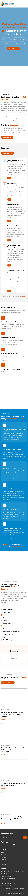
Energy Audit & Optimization (9, 886)
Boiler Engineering (6, 874)
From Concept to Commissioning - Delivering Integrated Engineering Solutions (12, 819)
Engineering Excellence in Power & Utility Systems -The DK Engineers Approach (12, 714)
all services (6, 153)
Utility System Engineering (8, 883)
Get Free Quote (16, 546)
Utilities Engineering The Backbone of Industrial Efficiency (13, 784)
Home (2, 852)
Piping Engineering (6, 876)
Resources (4, 862)
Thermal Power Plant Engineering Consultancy (13, 871)
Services (3, 857)
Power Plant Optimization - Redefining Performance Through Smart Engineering (13, 749)
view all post (6, 682)
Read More (6, 137)
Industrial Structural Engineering (10, 881)
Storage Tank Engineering (8, 878)
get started (11, 48)
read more (4, 719)
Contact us (4, 864)
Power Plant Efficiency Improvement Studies (13, 888)
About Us (3, 855)
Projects (3, 859)
